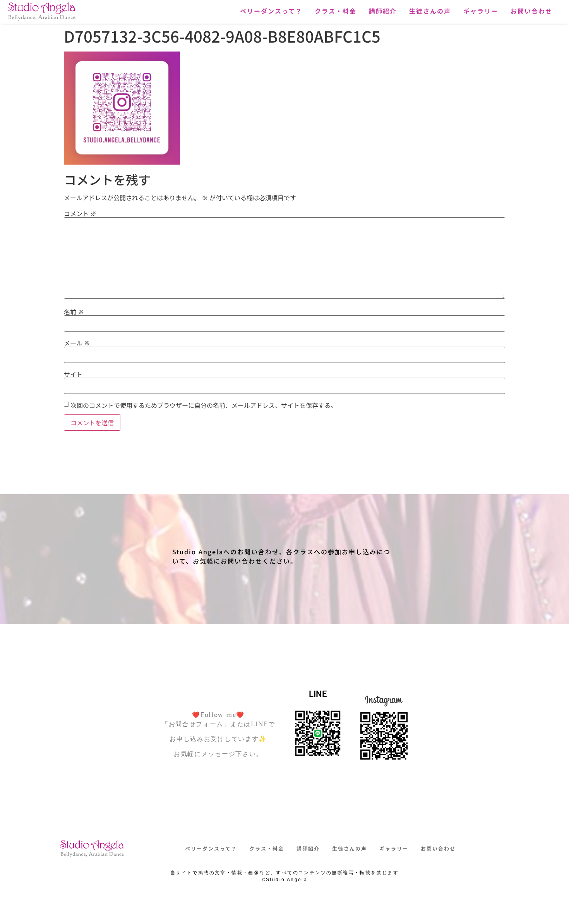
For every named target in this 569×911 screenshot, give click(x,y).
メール (77, 343)
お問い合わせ (531, 10)
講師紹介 (383, 10)
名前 (74, 312)
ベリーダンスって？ (271, 10)
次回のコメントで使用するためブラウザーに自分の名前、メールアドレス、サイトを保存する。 (203, 405)
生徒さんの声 (430, 10)
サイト (73, 374)
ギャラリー (480, 10)
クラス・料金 (335, 10)
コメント (80, 213)
